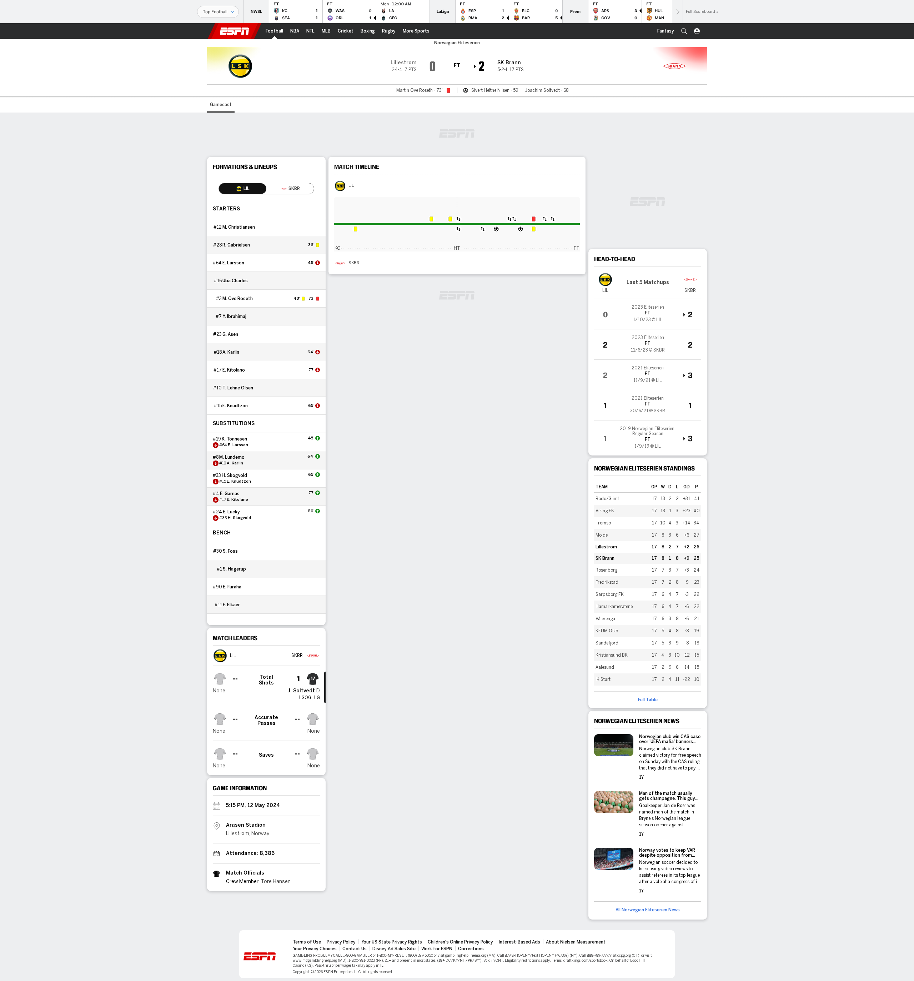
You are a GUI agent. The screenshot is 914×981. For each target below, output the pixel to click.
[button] (684, 31)
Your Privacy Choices (315, 948)
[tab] (242, 188)
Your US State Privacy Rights (391, 942)
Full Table (648, 699)
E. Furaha (232, 586)
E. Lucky (231, 511)
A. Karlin (230, 352)
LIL (351, 186)
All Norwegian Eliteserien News (648, 909)
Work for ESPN (436, 948)
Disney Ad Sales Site (394, 948)
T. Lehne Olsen (237, 387)
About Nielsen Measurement (576, 942)
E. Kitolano (233, 370)
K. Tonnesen (234, 439)
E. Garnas (230, 493)
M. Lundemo (232, 457)
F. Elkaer (231, 604)
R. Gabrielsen (236, 245)
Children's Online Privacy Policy (460, 942)
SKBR (354, 263)
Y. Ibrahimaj (234, 316)
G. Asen (230, 334)
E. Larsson (233, 262)
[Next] (677, 11)
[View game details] (647, 314)
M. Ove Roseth (237, 298)
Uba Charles (235, 280)
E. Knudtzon (235, 405)
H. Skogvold (234, 475)
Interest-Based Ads (519, 942)
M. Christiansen (238, 227)
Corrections (471, 948)
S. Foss (230, 551)
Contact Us (354, 948)
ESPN (234, 31)
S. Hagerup (234, 569)
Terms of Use (307, 942)
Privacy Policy (341, 942)
